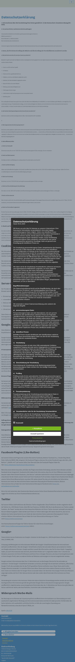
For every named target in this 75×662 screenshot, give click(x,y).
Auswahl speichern (37, 434)
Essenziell (19, 423)
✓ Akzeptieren (37, 428)
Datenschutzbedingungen (37, 441)
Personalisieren (37, 438)
